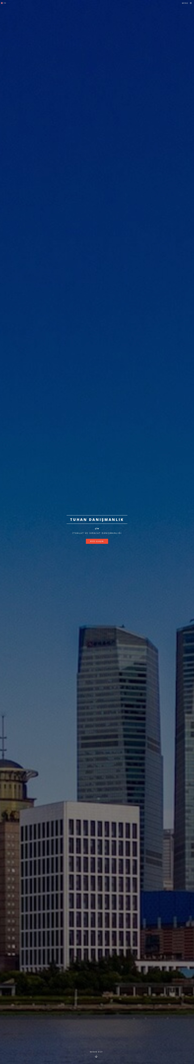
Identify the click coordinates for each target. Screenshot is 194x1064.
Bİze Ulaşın (97, 541)
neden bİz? (96, 1052)
